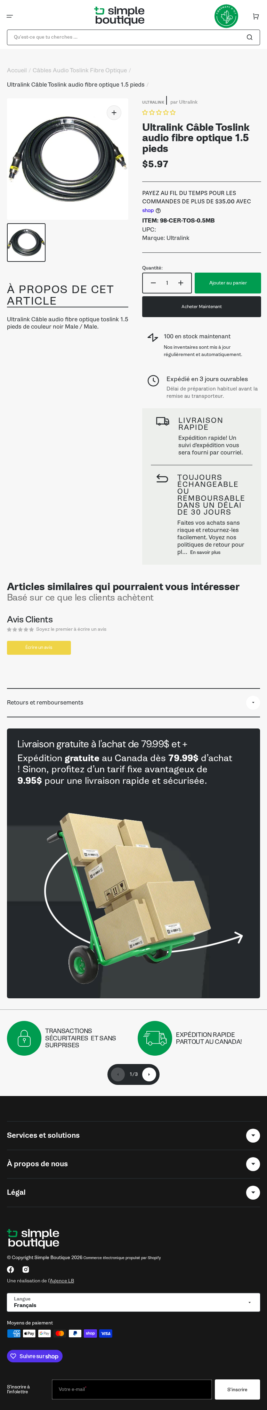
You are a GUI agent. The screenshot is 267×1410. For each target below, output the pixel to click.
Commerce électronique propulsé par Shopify (122, 1258)
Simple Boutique (52, 1257)
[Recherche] (251, 37)
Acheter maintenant (201, 306)
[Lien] (133, 863)
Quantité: (152, 268)
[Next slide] (149, 1074)
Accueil (17, 70)
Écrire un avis (38, 647)
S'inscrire (237, 1390)
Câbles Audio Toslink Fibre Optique (80, 70)
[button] (9, 16)
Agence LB (62, 1281)
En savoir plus (205, 552)
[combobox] (133, 37)
